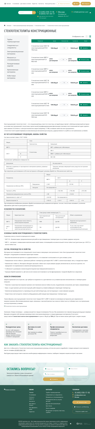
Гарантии (34, 3)
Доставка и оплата (25, 3)
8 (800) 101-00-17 (47, 14)
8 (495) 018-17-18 (46, 12)
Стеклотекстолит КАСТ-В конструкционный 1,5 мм (40, 104)
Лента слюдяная (50, 408)
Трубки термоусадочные (53, 392)
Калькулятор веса (50, 3)
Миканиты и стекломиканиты (54, 397)
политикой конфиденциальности (74, 379)
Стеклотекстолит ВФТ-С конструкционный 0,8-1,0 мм (40, 94)
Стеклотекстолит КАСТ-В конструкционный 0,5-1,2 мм (40, 82)
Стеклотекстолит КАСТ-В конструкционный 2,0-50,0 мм (40, 115)
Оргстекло (49, 406)
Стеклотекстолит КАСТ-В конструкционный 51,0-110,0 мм (40, 48)
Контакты (41, 3)
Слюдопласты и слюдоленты (54, 394)
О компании (16, 3)
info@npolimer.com (80, 12)
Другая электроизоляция (53, 403)
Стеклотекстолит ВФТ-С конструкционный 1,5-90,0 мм (39, 59)
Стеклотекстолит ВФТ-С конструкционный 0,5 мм (39, 71)
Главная (31, 392)
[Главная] (4, 25)
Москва (61, 12)
